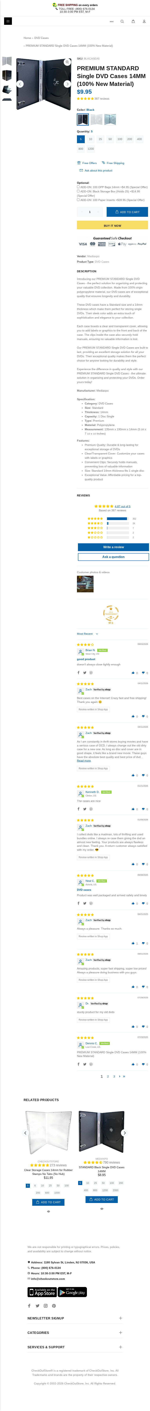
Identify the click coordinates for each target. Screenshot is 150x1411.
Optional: (83, 182)
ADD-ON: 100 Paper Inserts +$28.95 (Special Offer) (112, 200)
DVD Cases (41, 37)
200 (129, 139)
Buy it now (112, 225)
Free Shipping (115, 163)
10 (90, 139)
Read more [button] (84, 760)
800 (81, 148)
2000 (115, 1190)
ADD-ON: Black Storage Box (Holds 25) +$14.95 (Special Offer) (108, 193)
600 (47, 1192)
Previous (20, 84)
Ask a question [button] (113, 557)
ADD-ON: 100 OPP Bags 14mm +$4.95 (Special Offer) (114, 187)
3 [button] (114, 1076)
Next (67, 84)
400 (139, 139)
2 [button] (108, 1076)
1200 (91, 148)
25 (100, 139)
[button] (86, 98)
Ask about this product (98, 170)
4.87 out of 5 (122, 506)
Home (27, 37)
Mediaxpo (93, 256)
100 (120, 139)
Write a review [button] (113, 547)
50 (110, 139)
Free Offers (89, 163)
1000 (57, 1192)
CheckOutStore (48, 1161)
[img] (85, 644)
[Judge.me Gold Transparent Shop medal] (111, 613)
